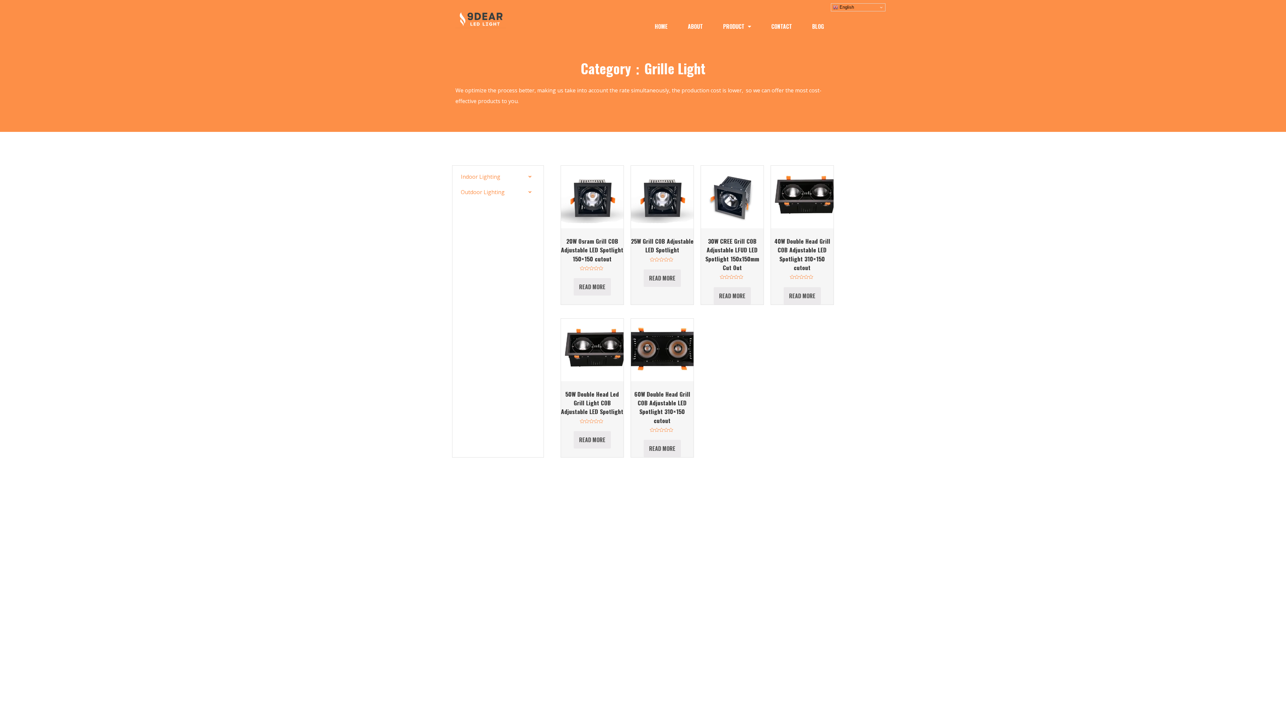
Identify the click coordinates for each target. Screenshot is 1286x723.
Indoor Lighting (480, 176)
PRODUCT (733, 26)
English (846, 7)
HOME (661, 26)
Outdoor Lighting (483, 192)
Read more (592, 287)
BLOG (818, 26)
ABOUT (695, 26)
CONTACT (781, 26)
